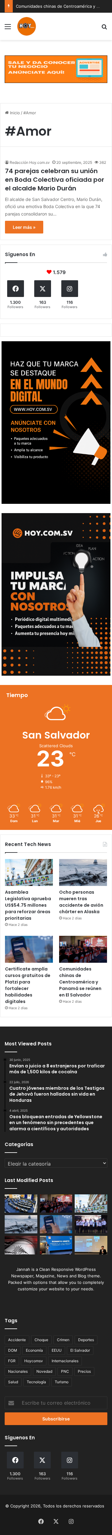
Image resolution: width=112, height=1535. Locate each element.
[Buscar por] (104, 29)
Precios (84, 1371)
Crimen (63, 1339)
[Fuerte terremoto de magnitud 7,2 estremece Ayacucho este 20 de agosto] (21, 1245)
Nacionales (18, 1371)
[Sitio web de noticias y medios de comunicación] (27, 26)
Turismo (61, 1382)
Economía (34, 1350)
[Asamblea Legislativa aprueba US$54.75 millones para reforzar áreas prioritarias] (29, 872)
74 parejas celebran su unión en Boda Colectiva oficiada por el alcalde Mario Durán (54, 180)
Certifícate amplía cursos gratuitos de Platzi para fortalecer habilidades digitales (27, 985)
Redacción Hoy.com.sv (30, 162)
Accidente (17, 1339)
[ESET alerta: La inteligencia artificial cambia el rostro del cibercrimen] (91, 1245)
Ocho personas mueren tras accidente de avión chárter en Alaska (81, 902)
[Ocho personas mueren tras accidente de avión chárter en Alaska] (83, 872)
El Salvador (80, 1350)
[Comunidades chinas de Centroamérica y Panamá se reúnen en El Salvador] (83, 949)
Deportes (86, 1339)
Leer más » (24, 227)
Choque (41, 1339)
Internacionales (65, 1360)
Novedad (44, 1371)
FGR (12, 1360)
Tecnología (36, 1382)
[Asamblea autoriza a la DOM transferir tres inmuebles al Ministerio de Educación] (21, 1203)
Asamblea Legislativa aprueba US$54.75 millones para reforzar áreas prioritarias (28, 905)
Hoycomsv (33, 1360)
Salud (13, 1382)
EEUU (57, 1350)
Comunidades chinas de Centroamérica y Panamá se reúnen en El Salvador (80, 982)
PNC (65, 1371)
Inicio (14, 112)
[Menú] (8, 29)
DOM (12, 1350)
